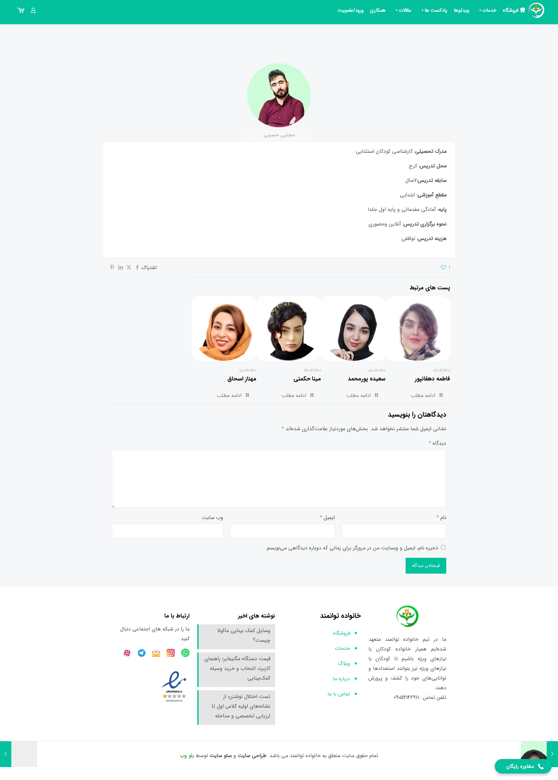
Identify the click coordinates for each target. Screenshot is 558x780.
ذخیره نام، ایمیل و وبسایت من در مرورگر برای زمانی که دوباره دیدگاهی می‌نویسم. (351, 548)
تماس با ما (338, 694)
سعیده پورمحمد (367, 378)
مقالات (405, 10)
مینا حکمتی (307, 378)
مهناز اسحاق (241, 378)
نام (441, 518)
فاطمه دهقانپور (432, 378)
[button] (523, 766)
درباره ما (341, 679)
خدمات (489, 10)
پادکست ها (436, 10)
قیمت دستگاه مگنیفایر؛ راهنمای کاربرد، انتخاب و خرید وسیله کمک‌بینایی (237, 668)
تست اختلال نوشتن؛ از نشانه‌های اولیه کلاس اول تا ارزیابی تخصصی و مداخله (241, 706)
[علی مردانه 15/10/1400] (18, 754)
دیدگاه (437, 443)
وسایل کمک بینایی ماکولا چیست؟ (243, 635)
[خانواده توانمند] (536, 10)
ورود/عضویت (351, 10)
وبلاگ (344, 664)
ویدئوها (461, 10)
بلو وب (187, 756)
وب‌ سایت (212, 518)
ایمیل (327, 518)
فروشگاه (510, 10)
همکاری (378, 10)
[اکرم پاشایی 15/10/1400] (539, 754)
